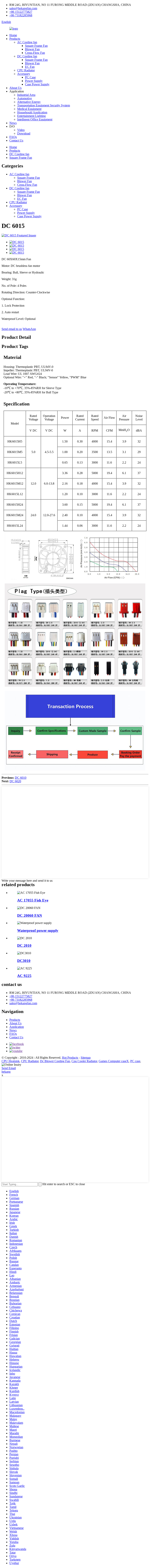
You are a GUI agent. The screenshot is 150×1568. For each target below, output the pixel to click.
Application (16, 1026)
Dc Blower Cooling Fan (55, 1061)
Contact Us (16, 140)
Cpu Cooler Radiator (84, 1061)
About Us (15, 87)
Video (21, 130)
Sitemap (86, 1057)
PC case (135, 1061)
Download (23, 133)
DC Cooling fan (27, 56)
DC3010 (23, 961)
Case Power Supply (37, 84)
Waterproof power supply (37, 930)
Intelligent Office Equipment (34, 119)
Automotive (24, 98)
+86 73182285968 (20, 15)
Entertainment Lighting (31, 116)
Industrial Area (26, 94)
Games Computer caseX (114, 1061)
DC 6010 (20, 777)
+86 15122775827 (20, 11)
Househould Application (32, 112)
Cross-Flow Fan (35, 52)
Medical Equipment (29, 109)
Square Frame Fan (36, 45)
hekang (6, 1071)
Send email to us (12, 329)
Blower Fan (32, 49)
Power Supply (34, 80)
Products (14, 38)
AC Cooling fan (27, 42)
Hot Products (70, 1057)
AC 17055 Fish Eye (32, 900)
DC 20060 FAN (29, 915)
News (13, 123)
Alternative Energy (29, 102)
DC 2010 (24, 945)
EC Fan (30, 66)
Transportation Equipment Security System (43, 105)
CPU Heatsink (11, 1061)
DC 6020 (15, 781)
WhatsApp (29, 329)
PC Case (30, 77)
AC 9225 (24, 976)
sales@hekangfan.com (23, 8)
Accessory (23, 73)
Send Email (9, 1068)
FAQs (13, 137)
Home (13, 35)
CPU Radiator (26, 70)
